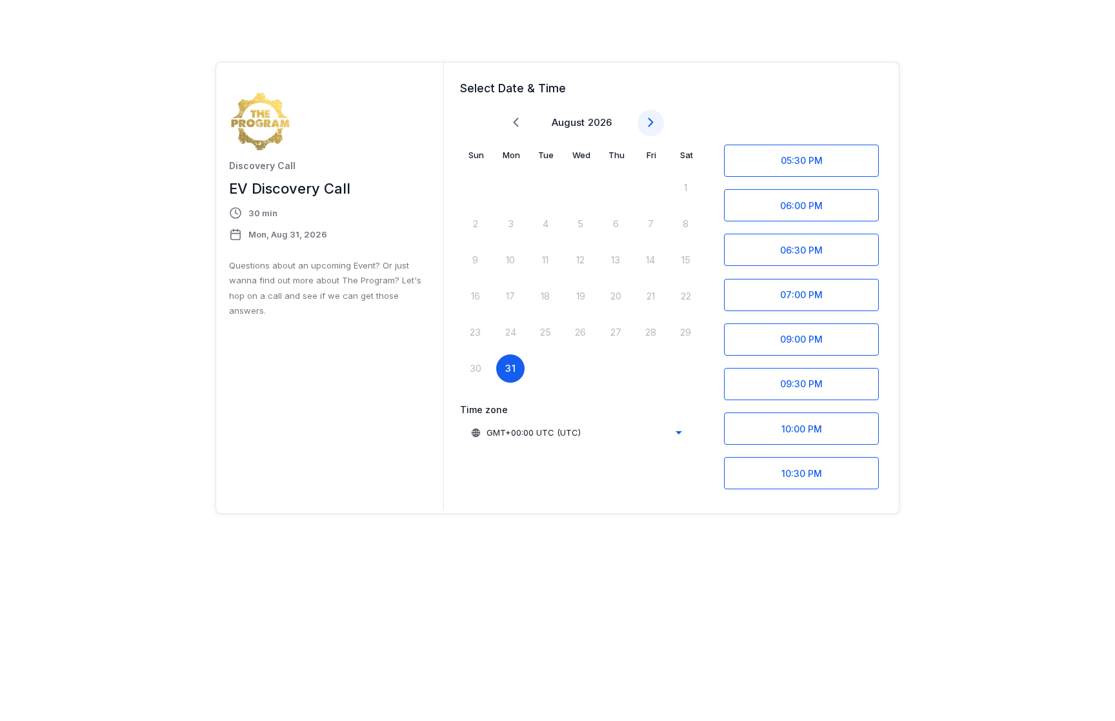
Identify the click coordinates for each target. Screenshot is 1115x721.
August (568, 122)
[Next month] (651, 123)
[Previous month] (516, 123)
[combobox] (576, 432)
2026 (600, 122)
